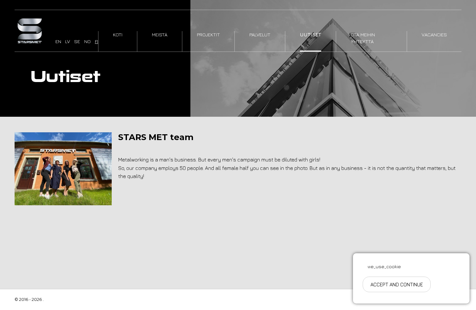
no (87, 41)
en (58, 41)
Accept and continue (396, 284)
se (77, 41)
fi (96, 41)
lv (67, 41)
